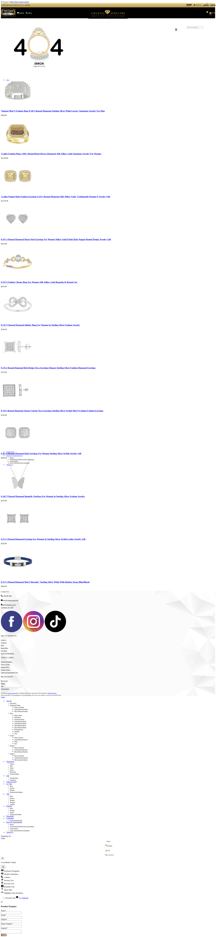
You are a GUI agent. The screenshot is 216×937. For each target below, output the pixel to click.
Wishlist (3, 683)
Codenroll (24, 898)
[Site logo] (108, 19)
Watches (12, 763)
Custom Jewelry (14, 461)
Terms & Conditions (6, 662)
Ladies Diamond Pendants (21, 757)
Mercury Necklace (19, 707)
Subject (4, 919)
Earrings (12, 735)
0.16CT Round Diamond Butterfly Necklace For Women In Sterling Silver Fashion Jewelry (43, 496)
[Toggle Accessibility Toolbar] (2, 858)
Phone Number (7, 924)
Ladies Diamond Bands (20, 723)
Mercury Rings (18, 715)
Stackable (16, 731)
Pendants (12, 753)
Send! (4, 935)
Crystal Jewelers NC (12, 693)
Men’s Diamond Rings (20, 725)
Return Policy (4, 648)
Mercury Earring (18, 737)
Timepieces (13, 780)
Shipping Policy (5, 667)
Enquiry (4, 928)
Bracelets (12, 745)
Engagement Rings (19, 719)
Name (3, 911)
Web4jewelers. (52, 693)
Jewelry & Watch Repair (7, 653)
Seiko (11, 765)
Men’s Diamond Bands (20, 727)
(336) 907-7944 (7, 596)
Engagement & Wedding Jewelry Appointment (22, 459)
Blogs (2, 645)
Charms (12, 812)
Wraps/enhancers (18, 729)
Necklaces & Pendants (15, 814)
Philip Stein (13, 772)
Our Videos (4, 651)
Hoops (16, 741)
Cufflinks (12, 804)
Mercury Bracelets (19, 747)
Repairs (12, 457)
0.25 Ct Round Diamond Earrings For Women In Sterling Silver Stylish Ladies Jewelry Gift (43, 539)
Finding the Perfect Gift (16, 820)
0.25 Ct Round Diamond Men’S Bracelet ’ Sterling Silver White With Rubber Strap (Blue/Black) (45, 582)
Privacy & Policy (5, 664)
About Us (3, 640)
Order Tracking (5, 689)
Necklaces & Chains (15, 705)
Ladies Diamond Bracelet (20, 749)
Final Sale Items (14, 778)
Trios (15, 733)
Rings (11, 713)
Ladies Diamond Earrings (21, 739)
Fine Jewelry (13, 703)
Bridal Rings (17, 717)
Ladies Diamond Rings (20, 721)
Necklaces (12, 802)
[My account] (172, 13)
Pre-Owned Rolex (14, 774)
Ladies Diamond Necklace (21, 709)
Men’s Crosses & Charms (20, 759)
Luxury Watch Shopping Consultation (20, 462)
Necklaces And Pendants (16, 792)
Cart (2, 686)
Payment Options (5, 670)
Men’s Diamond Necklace (21, 711)
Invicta (12, 770)
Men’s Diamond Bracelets (21, 751)
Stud (15, 743)
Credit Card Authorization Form (9, 672)
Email (3, 915)
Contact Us (4, 643)
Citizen (12, 767)
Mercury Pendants (19, 755)
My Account (4, 681)
